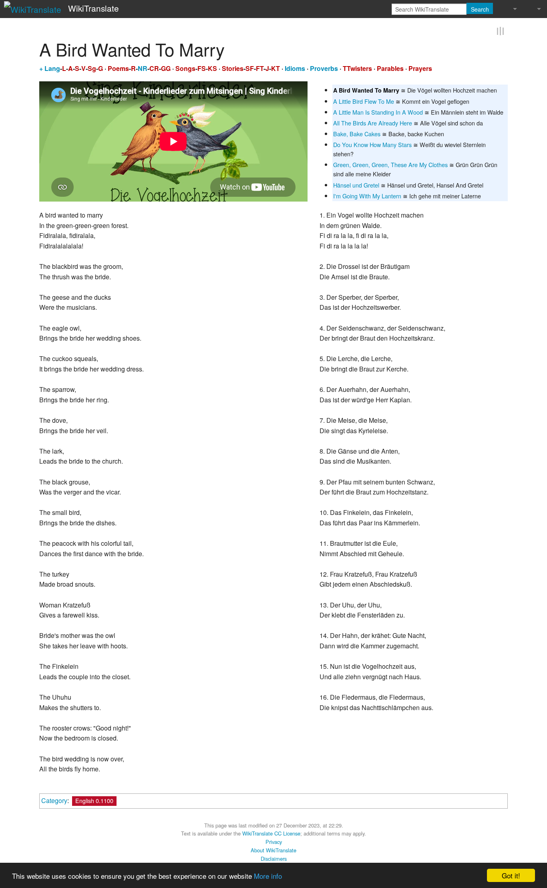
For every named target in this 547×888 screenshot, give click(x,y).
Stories (232, 67)
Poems (118, 67)
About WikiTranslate (273, 849)
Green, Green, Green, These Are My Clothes (390, 163)
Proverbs (324, 67)
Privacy (273, 841)
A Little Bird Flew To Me (363, 100)
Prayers (420, 67)
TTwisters (357, 67)
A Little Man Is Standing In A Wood (378, 111)
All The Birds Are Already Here (372, 122)
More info (268, 876)
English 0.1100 (94, 799)
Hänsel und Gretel (356, 184)
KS (212, 67)
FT (259, 67)
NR (142, 67)
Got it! (511, 875)
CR (154, 67)
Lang (52, 67)
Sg (92, 67)
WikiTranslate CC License (271, 832)
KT (275, 67)
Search (480, 9)
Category (54, 799)
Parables (390, 67)
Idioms (295, 67)
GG (166, 67)
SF (249, 67)
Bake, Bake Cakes (356, 133)
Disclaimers (274, 857)
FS (201, 67)
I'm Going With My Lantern (367, 194)
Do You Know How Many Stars (372, 143)
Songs (185, 67)
